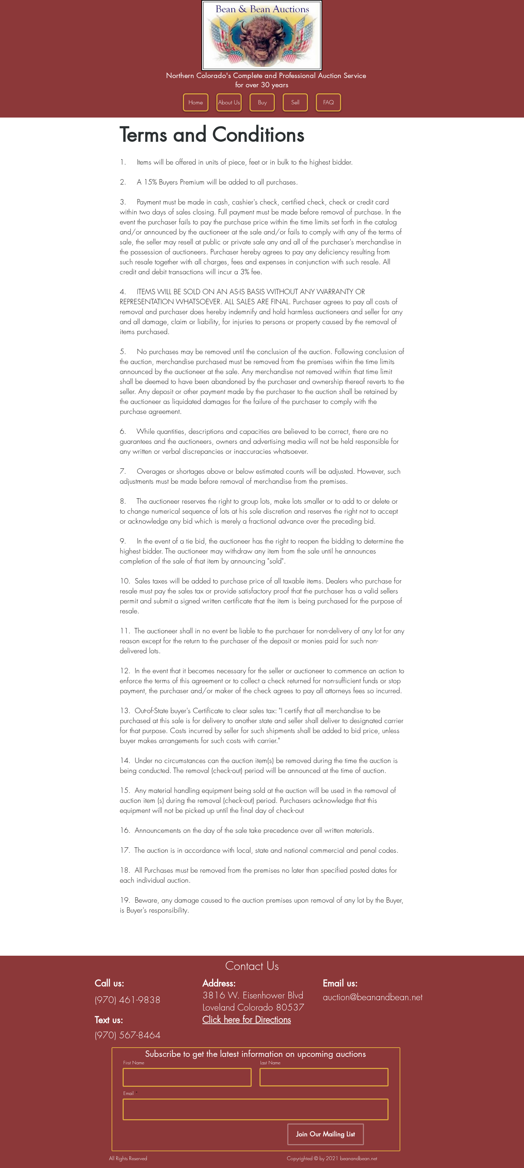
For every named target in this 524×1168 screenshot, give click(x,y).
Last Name (270, 1062)
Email (128, 1093)
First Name (133, 1062)
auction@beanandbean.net (372, 997)
